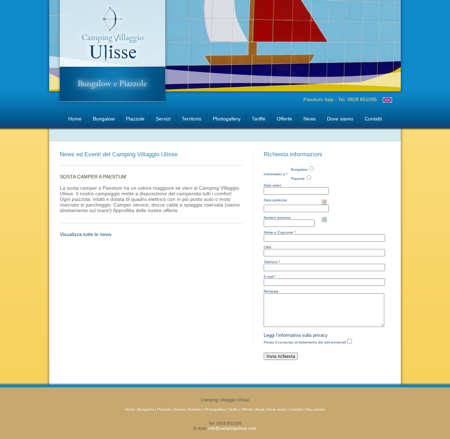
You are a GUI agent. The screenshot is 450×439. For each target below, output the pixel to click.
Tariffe (258, 119)
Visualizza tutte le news (85, 234)
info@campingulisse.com (232, 428)
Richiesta (271, 291)
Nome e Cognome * (280, 232)
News (309, 119)
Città (267, 247)
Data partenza (275, 200)
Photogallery (226, 119)
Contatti (373, 119)
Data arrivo (272, 185)
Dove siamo (340, 119)
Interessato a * (276, 174)
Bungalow (104, 119)
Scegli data (324, 202)
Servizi (163, 119)
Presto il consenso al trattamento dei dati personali (305, 342)
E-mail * (270, 277)
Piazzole (135, 119)
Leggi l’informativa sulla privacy (296, 335)
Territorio (191, 119)
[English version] (387, 99)
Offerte (284, 119)
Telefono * (272, 262)
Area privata (315, 409)
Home (75, 119)
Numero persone (277, 218)
